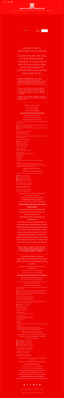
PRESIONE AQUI (40, 270)
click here (35, 108)
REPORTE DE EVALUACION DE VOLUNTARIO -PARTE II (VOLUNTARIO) (32, 376)
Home (13, 10)
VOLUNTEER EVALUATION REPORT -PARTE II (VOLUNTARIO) (32, 199)
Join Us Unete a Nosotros (40, 10)
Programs (33, 10)
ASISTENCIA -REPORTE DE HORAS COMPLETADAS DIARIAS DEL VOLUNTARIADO (32, 370)
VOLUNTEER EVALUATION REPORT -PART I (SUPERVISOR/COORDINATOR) (32, 197)
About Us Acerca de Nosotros (20, 10)
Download (44, 30)
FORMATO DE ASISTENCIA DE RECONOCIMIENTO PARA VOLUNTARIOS (32, 372)
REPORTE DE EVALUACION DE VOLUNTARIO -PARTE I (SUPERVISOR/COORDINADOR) (32, 374)
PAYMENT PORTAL (49, 10)
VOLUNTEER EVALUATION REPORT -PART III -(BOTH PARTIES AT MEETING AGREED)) (32, 201)
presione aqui (41, 277)
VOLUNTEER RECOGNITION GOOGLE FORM (32, 195)
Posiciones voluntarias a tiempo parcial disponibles (32, 119)
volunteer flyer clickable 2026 (38, 31)
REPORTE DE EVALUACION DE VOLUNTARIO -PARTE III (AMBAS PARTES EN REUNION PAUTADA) (32, 378)
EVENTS (28, 10)
